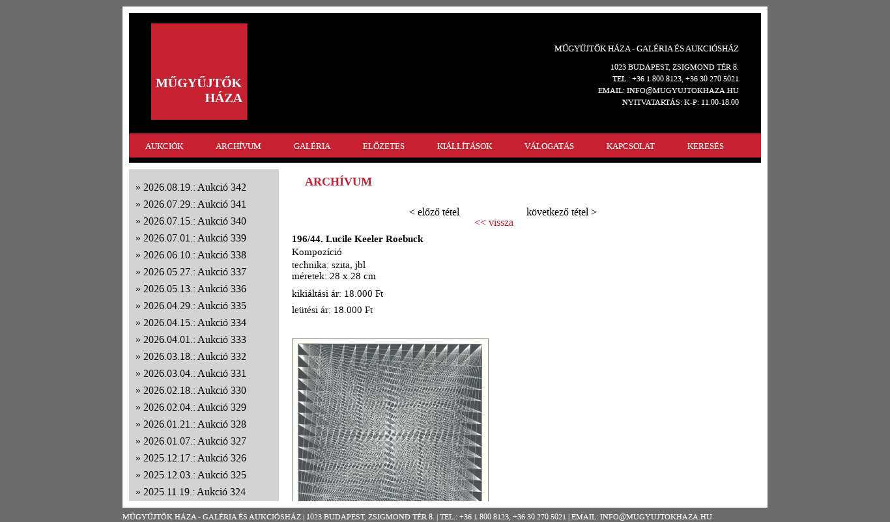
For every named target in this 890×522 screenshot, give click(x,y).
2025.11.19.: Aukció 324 (194, 492)
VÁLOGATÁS (549, 146)
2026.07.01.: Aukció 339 (194, 238)
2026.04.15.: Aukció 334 (194, 322)
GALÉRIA (312, 146)
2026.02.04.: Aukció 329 (194, 407)
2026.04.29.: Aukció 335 (194, 305)
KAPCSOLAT (631, 146)
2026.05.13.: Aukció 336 (194, 288)
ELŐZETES (384, 146)
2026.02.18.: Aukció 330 (194, 390)
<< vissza (493, 222)
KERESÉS (705, 146)
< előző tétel (434, 212)
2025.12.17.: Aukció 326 (194, 458)
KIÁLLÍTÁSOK (464, 146)
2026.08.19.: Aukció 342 (194, 187)
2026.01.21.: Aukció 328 (194, 424)
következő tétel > (561, 212)
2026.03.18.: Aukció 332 (194, 356)
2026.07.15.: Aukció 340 (194, 221)
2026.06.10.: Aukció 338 (194, 255)
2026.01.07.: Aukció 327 (194, 441)
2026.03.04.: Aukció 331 (194, 373)
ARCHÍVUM (238, 146)
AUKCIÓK (164, 146)
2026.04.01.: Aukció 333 (194, 339)
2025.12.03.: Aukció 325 (194, 475)
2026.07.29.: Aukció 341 (194, 204)
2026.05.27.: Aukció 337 (194, 272)
